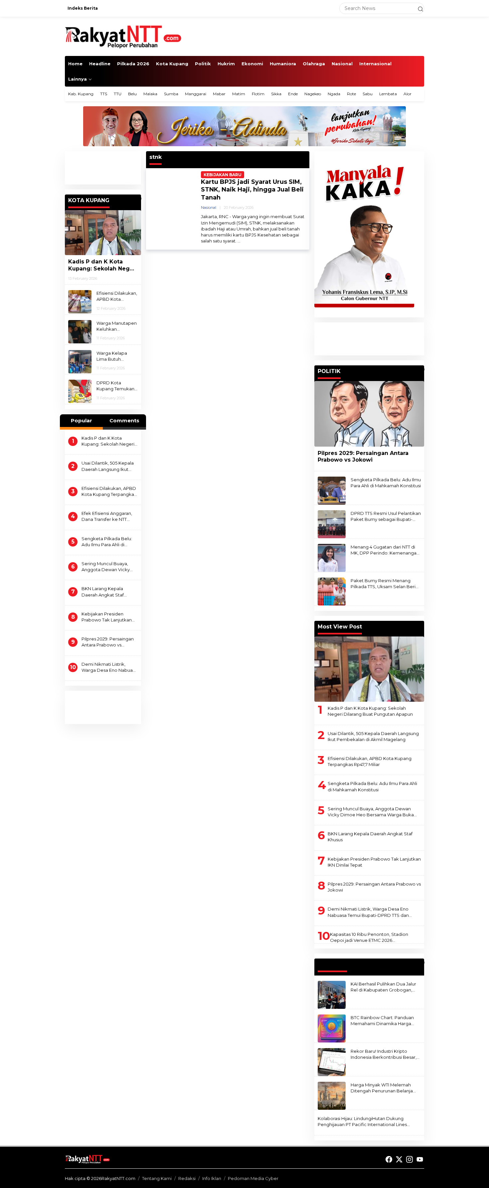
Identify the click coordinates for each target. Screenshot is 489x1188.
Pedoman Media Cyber (253, 1178)
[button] (417, 8)
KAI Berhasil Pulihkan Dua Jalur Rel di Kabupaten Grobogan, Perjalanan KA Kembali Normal (383, 987)
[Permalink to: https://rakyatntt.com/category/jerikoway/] (421, 963)
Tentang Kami (157, 1178)
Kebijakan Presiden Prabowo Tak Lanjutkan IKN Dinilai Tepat (107, 617)
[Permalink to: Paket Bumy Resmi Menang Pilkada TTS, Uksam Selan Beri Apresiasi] (332, 591)
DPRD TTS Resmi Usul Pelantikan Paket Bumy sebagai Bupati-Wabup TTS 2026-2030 (386, 516)
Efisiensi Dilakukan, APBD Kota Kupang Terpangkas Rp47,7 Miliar (116, 296)
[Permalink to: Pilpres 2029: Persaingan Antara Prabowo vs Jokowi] (369, 413)
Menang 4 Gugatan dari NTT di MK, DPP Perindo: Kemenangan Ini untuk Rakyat (385, 550)
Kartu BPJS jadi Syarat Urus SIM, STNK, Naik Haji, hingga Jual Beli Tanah (252, 189)
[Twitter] (399, 1159)
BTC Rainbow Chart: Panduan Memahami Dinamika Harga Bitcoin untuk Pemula (382, 1020)
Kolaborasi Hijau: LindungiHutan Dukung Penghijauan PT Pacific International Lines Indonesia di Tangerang (362, 1121)
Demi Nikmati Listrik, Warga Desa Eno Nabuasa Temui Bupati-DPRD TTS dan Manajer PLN (109, 667)
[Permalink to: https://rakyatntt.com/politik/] (421, 369)
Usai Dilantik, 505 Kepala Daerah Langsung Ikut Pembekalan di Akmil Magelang (108, 466)
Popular (81, 420)
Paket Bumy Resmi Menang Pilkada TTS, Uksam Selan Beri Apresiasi (383, 584)
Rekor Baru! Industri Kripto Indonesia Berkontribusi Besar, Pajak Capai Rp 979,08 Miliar (383, 1054)
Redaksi (187, 1178)
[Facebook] (389, 1159)
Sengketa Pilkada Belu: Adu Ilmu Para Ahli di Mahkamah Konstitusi (107, 542)
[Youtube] (419, 1159)
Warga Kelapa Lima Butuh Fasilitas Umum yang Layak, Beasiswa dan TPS (115, 356)
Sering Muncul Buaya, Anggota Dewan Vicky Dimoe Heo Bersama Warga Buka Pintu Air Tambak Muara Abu (106, 567)
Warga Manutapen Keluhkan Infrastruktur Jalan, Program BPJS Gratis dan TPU (116, 326)
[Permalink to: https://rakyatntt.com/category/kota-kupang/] (138, 198)
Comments (124, 420)
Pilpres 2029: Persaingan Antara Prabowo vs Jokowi (108, 642)
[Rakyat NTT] (123, 36)
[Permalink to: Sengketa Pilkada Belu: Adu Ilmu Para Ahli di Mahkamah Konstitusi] (332, 490)
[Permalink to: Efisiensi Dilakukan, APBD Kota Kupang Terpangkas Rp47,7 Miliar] (79, 301)
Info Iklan (211, 1178)
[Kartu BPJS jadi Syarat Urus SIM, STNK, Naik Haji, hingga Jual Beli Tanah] (239, 240)
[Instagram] (409, 1159)
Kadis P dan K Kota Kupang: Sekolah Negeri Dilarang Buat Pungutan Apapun (102, 265)
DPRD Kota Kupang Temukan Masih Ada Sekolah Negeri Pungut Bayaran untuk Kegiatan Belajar (116, 386)
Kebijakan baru (223, 174)
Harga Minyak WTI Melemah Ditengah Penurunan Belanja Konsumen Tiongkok (382, 1088)
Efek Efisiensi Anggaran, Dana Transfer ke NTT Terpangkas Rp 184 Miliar (108, 516)
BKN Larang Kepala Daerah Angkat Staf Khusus (103, 591)
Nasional (208, 207)
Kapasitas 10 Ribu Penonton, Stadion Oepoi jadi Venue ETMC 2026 (369, 937)
